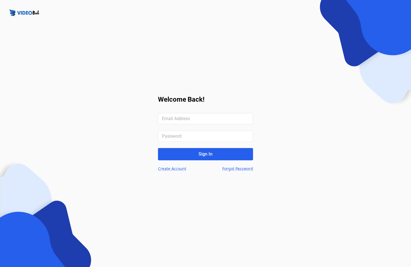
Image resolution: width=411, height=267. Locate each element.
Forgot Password (237, 168)
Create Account (172, 168)
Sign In (205, 154)
